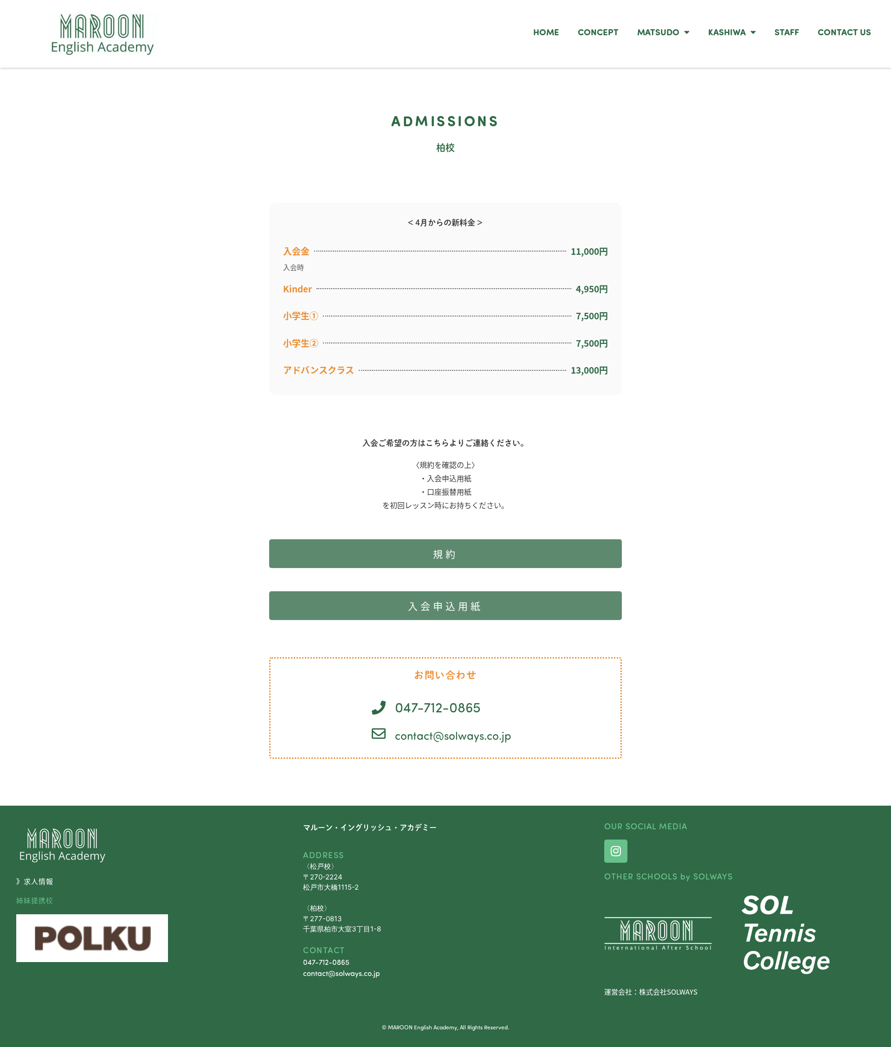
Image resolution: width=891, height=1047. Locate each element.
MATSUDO (658, 32)
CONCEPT (598, 32)
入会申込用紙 (445, 606)
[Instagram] (615, 851)
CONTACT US (844, 32)
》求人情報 (34, 881)
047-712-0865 (326, 962)
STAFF (787, 32)
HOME (546, 32)
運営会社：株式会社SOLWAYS (650, 991)
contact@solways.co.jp (453, 735)
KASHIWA (727, 32)
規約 (445, 554)
